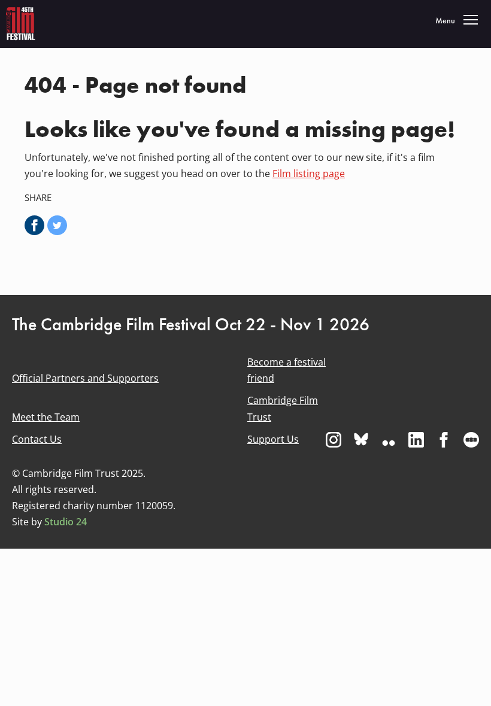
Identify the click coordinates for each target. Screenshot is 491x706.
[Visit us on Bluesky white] (361, 440)
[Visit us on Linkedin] (416, 440)
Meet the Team (46, 417)
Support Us (273, 439)
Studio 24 (65, 521)
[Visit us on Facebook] (443, 440)
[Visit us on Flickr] (388, 440)
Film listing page (308, 173)
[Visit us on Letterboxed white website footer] (471, 440)
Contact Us (37, 439)
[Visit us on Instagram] (333, 440)
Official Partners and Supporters (85, 378)
